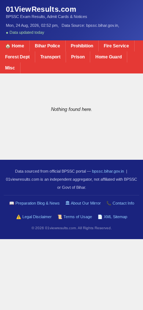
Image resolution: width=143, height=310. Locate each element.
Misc (10, 68)
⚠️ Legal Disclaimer (34, 217)
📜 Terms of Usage (74, 217)
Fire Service (116, 45)
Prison (78, 57)
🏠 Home (14, 45)
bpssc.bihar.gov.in (108, 171)
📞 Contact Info (120, 203)
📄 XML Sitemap (112, 217)
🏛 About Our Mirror (83, 203)
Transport (50, 57)
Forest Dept (17, 57)
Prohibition (82, 45)
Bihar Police (47, 45)
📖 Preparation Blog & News (34, 203)
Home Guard (108, 57)
